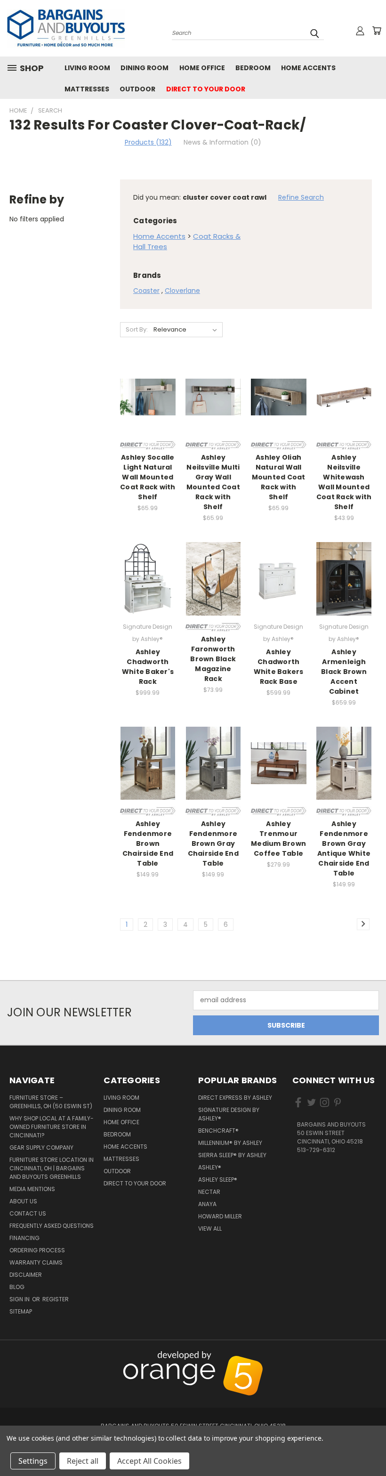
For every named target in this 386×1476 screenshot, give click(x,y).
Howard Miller (220, 1216)
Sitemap (20, 1311)
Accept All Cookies (149, 1461)
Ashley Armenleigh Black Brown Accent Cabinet (344, 671)
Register (55, 1299)
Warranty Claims (36, 1262)
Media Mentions (32, 1189)
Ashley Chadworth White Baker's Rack (148, 666)
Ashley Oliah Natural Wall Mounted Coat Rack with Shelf (279, 477)
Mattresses (86, 89)
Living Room (87, 68)
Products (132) (148, 142)
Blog (16, 1287)
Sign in (20, 1299)
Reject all (82, 1461)
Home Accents (308, 68)
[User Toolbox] (360, 30)
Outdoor (137, 89)
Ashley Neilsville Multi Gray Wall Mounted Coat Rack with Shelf (213, 482)
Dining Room (145, 68)
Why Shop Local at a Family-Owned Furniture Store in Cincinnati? (51, 1126)
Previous (374, 1356)
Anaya (207, 1204)
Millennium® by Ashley (230, 1143)
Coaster (146, 290)
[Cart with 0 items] (376, 30)
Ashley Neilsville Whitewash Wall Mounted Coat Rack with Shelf (344, 482)
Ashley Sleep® (217, 1180)
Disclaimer (25, 1275)
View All (210, 1229)
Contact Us (27, 1213)
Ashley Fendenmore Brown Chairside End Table (147, 843)
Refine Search (301, 197)
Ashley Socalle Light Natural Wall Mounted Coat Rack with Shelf (148, 477)
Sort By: (137, 329)
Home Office (202, 68)
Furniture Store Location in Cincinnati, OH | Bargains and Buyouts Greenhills (51, 1168)
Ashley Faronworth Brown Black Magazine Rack (213, 658)
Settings (33, 1461)
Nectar (209, 1192)
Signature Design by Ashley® (228, 1114)
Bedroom (253, 68)
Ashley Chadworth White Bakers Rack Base (279, 666)
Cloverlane (182, 290)
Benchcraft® (218, 1131)
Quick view (148, 386)
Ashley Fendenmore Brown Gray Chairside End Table (213, 843)
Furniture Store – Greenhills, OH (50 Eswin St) (50, 1102)
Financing (24, 1238)
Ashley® (209, 1167)
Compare (145, 405)
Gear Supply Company (41, 1147)
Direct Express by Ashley (235, 1098)
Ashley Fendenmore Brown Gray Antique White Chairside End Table (343, 848)
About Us (23, 1201)
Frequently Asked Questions (51, 1226)
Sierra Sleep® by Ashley (232, 1155)
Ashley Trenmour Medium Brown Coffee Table (278, 838)
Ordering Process (37, 1250)
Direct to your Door (205, 89)
